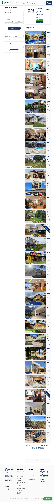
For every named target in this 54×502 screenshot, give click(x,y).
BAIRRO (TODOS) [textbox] (8, 19)
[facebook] (6, 489)
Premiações (19, 490)
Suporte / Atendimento (31, 473)
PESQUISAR (13, 28)
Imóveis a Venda (32, 475)
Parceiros (19, 478)
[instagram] (9, 489)
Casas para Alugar (32, 487)
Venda (11, 2)
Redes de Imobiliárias (32, 2)
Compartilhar (49, 9)
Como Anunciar (20, 474)
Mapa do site (19, 480)
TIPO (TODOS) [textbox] (8, 12)
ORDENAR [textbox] (46, 28)
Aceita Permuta (9, 25)
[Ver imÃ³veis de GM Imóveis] (31, 11)
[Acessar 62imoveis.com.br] (44, 475)
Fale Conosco (20, 476)
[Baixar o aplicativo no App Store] (41, 482)
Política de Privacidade (19, 486)
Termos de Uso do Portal (21, 483)
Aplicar (14, 39)
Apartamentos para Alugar (33, 483)
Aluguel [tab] (10, 10)
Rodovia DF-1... (40, 17)
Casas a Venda (32, 485)
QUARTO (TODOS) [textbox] (9, 21)
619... (39, 12)
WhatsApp (40, 19)
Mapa (42, 2)
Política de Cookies (21, 488)
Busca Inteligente (20, 473)
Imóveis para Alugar (33, 477)
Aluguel (17, 2)
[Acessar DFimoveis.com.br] (44, 471)
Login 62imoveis (20, 471)
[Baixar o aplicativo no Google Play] (44, 482)
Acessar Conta (50, 2)
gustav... (40, 15)
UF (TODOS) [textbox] (7, 14)
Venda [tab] (6, 10)
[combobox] (14, 13)
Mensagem (39, 22)
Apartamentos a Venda (32, 480)
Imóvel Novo (23, 2)
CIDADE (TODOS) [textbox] (8, 17)
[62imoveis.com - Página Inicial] (5, 2)
